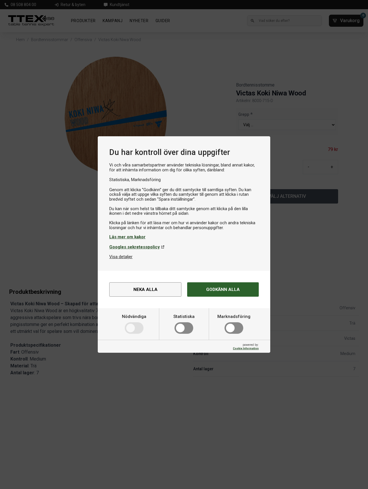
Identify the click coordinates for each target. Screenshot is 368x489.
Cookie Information (246, 348)
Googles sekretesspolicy (134, 247)
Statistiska (184, 316)
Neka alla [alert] (145, 289)
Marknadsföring (233, 316)
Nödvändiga (134, 316)
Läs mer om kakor (127, 236)
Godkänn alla (223, 289)
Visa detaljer (121, 256)
